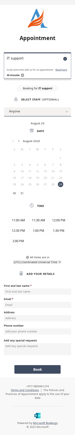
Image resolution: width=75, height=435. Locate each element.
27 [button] (45, 184)
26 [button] (37, 184)
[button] (13, 141)
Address (9, 312)
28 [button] (52, 184)
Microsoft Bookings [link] (45, 423)
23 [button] (14, 184)
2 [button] (14, 164)
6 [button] (45, 164)
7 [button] (53, 164)
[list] (37, 67)
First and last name (16, 286)
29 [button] (60, 184)
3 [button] (22, 164)
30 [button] (14, 193)
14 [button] (52, 171)
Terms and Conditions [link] (25, 390)
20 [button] (45, 178)
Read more (61, 70)
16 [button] (14, 178)
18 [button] (29, 178)
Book (37, 369)
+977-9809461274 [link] (37, 386)
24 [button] (22, 184)
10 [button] (22, 171)
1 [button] (60, 158)
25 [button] (29, 184)
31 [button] (22, 193)
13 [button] (45, 171)
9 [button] (14, 171)
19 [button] (37, 178)
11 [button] (29, 171)
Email (7, 299)
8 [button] (60, 164)
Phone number (14, 325)
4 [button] (30, 164)
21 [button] (52, 178)
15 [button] (60, 171)
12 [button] (37, 171)
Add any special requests (20, 340)
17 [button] (22, 178)
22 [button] (60, 178)
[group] (37, 231)
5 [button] (37, 164)
